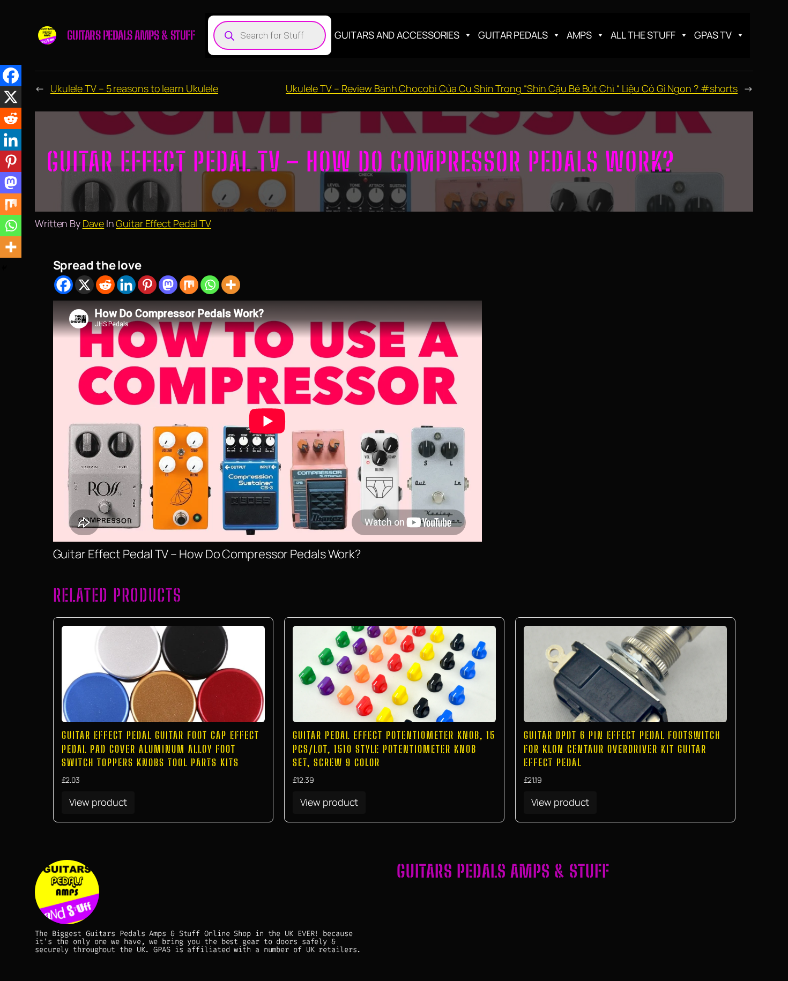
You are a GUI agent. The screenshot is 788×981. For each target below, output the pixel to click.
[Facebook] (63, 284)
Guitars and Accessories (396, 34)
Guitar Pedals (513, 34)
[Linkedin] (126, 284)
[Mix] (189, 284)
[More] (230, 284)
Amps (579, 34)
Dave (94, 223)
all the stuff (643, 34)
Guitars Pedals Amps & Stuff (131, 35)
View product (98, 802)
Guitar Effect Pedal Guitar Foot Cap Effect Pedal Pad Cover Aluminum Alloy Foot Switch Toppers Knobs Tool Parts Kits (160, 748)
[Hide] (4, 268)
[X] (84, 284)
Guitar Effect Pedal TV (163, 223)
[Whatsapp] (209, 284)
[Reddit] (105, 284)
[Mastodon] (168, 284)
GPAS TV (713, 34)
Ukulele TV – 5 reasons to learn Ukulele (134, 88)
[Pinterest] (147, 284)
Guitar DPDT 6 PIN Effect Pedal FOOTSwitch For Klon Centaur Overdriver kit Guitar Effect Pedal (622, 748)
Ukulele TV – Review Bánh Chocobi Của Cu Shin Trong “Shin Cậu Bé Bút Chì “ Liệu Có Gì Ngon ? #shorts (512, 88)
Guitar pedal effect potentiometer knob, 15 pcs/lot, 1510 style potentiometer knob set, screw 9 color (394, 748)
